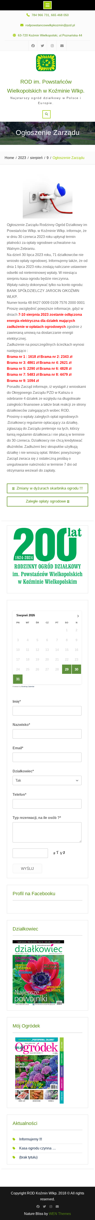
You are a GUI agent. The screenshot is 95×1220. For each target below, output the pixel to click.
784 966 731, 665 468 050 (50, 15)
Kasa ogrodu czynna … (37, 1148)
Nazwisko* (21, 725)
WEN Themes (60, 1214)
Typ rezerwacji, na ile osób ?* (37, 818)
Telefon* (19, 794)
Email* (18, 748)
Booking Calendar (27, 686)
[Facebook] (38, 1206)
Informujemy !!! (30, 1139)
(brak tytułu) (28, 1157)
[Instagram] (50, 1206)
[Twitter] (44, 1206)
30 (76, 669)
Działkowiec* (23, 771)
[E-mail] (57, 1206)
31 (18, 679)
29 (66, 669)
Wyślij (27, 869)
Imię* (17, 701)
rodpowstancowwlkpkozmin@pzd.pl (50, 25)
